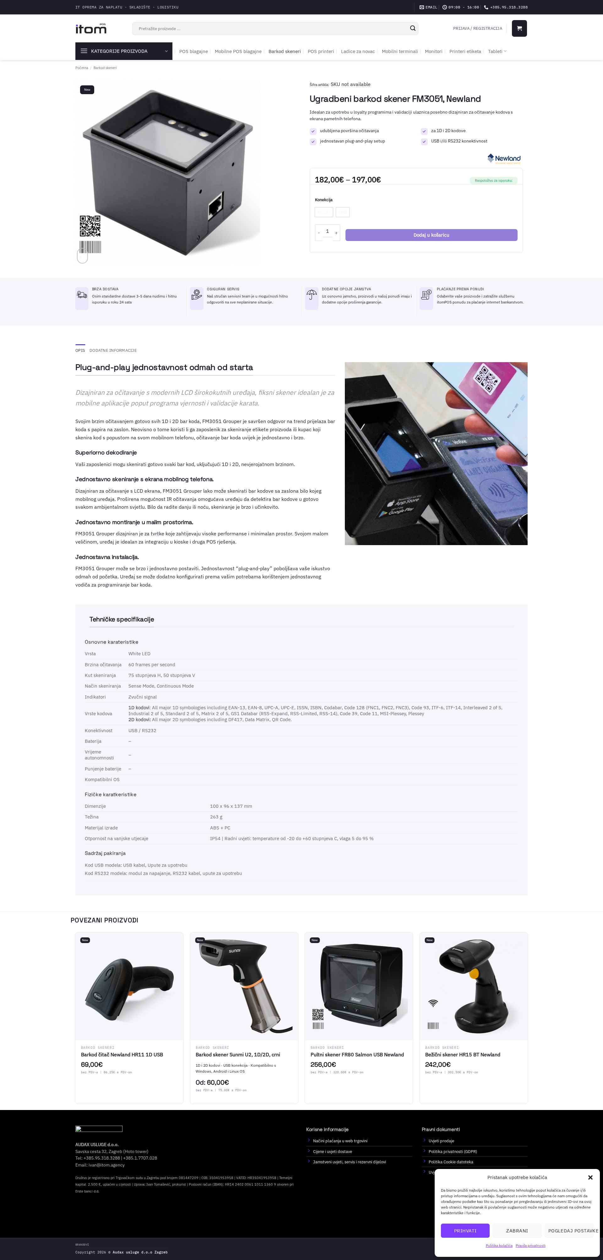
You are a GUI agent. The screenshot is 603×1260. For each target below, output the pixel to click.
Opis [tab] (80, 350)
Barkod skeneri (285, 51)
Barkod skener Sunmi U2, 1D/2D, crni (238, 1054)
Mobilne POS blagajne (238, 51)
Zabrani (517, 1231)
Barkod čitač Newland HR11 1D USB (122, 1054)
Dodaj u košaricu (431, 235)
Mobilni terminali (400, 51)
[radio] (324, 212)
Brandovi (82, 1244)
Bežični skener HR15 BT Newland (462, 1054)
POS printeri (321, 51)
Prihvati (465, 1231)
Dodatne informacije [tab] (113, 350)
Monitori (434, 51)
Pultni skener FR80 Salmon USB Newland (357, 1054)
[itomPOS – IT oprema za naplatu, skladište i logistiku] (91, 28)
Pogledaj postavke (571, 1231)
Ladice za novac (358, 51)
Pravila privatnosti (531, 1245)
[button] (590, 1177)
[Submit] (412, 28)
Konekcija (324, 200)
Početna (81, 67)
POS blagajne (193, 51)
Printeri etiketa (465, 51)
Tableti (495, 51)
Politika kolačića (499, 1245)
